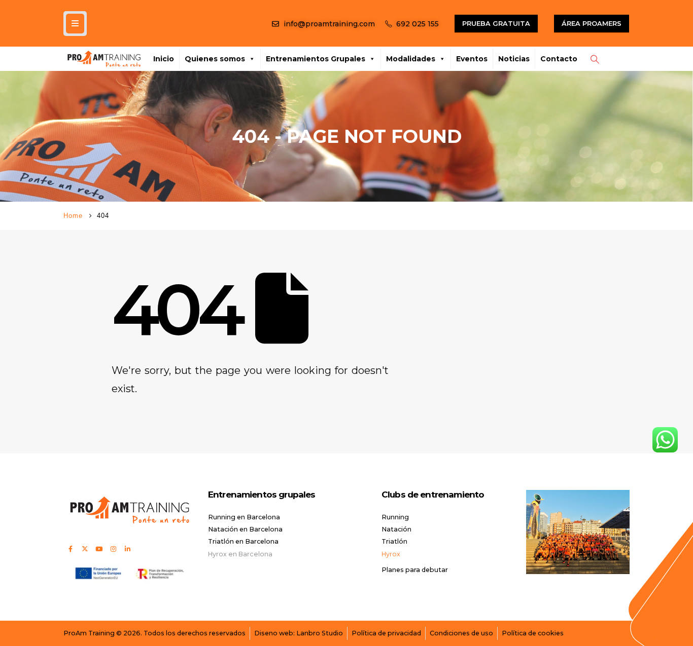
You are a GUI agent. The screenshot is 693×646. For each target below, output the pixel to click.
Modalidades (410, 58)
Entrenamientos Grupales (315, 58)
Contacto (558, 58)
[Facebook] (70, 549)
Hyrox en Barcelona (240, 554)
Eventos (472, 58)
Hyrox (391, 554)
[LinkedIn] (127, 549)
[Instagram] (113, 549)
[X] (85, 549)
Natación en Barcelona (245, 529)
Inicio (163, 58)
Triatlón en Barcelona (243, 541)
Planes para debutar (415, 570)
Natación (396, 529)
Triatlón (394, 541)
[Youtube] (99, 549)
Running (395, 517)
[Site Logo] (104, 59)
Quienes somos (215, 58)
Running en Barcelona (244, 517)
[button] (595, 59)
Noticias (514, 58)
